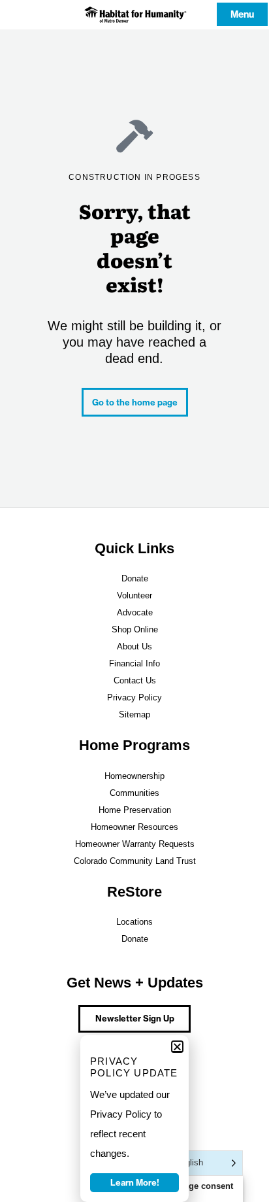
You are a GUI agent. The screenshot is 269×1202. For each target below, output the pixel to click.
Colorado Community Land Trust (135, 861)
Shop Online (135, 629)
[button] (177, 1047)
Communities (134, 793)
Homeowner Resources (134, 827)
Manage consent (200, 1186)
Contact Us (135, 680)
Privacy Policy (134, 697)
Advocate (135, 612)
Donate (134, 578)
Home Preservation (135, 810)
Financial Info (134, 663)
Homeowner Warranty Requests (135, 844)
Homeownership (134, 776)
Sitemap (134, 714)
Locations (134, 922)
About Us (134, 646)
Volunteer (134, 595)
